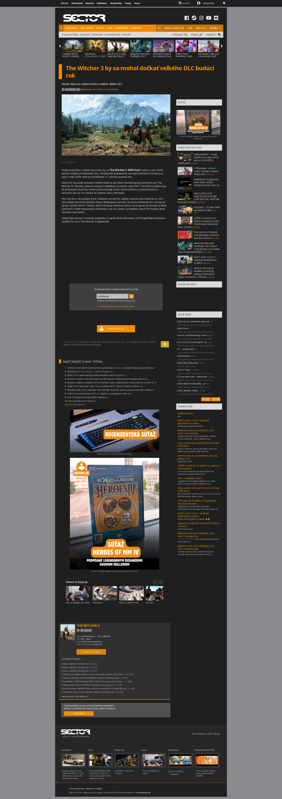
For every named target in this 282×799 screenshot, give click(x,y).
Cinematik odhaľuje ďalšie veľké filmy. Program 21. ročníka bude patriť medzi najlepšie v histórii (100, 775)
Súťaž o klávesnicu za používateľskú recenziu (114, 454)
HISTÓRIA (73, 34)
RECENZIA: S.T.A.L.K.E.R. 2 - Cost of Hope (90, 371)
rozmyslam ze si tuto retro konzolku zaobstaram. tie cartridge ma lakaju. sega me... (198, 507)
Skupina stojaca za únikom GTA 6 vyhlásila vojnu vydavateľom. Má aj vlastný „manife (112, 382)
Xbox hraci (183, 328)
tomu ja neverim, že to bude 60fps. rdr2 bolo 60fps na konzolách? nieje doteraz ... (197, 450)
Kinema (90, 3)
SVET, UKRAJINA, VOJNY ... (191, 478)
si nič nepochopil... (186, 529)
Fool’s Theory (148, 341)
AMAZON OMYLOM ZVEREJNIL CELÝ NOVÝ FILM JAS (139, 56)
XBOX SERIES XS (174, 28)
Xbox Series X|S (70, 89)
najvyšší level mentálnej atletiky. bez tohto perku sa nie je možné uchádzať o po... (196, 482)
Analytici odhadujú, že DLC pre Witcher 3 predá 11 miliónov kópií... (91, 678)
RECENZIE (87, 28)
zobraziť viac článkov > (75, 404)
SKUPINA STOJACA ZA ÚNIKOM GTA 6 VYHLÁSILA (162, 56)
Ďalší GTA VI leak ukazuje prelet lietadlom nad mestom (97, 375)
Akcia (88, 639)
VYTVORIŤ (206, 399)
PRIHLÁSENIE (208, 3)
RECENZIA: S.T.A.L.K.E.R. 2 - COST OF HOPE (95, 56)
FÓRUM (136, 28)
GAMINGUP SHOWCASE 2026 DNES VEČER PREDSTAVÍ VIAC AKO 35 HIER (198, 184)
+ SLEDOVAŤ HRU (91, 651)
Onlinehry (102, 3)
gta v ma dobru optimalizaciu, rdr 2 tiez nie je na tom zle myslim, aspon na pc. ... (199, 495)
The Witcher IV (109, 341)
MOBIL (214, 28)
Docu (137, 3)
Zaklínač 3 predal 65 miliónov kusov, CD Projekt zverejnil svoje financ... (93, 674)
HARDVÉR (122, 28)
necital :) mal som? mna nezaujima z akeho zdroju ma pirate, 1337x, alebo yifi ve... (197, 437)
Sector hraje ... (185, 369)
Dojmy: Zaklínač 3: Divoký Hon (75, 667)
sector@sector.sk (143, 792)
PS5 (190, 28)
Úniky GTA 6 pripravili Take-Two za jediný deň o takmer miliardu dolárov (106, 386)
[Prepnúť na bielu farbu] (224, 3)
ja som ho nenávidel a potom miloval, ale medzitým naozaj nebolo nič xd (196, 472)
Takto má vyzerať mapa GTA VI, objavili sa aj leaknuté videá (100, 393)
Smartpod (77, 3)
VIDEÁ (100, 28)
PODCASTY (85, 34)
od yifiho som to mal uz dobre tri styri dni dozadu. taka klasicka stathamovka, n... (196, 553)
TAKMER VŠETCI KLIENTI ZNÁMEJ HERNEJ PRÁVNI (70, 56)
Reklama (89, 788)
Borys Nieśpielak (93, 344)
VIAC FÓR (216, 399)
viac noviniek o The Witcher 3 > (75, 696)
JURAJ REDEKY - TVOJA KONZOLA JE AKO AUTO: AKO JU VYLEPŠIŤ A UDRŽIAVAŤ (198, 159)
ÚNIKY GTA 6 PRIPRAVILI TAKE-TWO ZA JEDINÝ (184, 56)
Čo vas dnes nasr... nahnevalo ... (193, 376)
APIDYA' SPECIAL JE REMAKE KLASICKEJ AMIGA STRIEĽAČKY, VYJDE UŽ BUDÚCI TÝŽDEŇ (196, 272)
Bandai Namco (89, 636)
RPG (83, 639)
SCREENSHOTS (185, 413)
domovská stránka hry (92, 641)
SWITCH (201, 28)
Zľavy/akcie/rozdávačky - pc (192, 383)
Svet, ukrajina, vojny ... (188, 390)
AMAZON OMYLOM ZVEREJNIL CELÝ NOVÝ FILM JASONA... (196, 432)
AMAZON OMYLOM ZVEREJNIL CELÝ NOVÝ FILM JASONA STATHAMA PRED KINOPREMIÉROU (199, 247)
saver (89, 89)
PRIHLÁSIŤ (79, 713)
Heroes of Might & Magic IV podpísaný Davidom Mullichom (115, 571)
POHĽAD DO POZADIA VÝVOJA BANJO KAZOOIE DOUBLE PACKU (206, 235)
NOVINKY (71, 28)
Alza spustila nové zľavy (82, 400)
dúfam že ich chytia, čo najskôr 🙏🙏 (194, 519)
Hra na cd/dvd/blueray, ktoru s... (194, 335)
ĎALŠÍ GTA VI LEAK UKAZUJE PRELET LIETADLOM (117, 56)
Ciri (118, 341)
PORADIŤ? (211, 34)
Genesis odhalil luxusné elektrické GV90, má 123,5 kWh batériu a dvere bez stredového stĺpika (73, 775)
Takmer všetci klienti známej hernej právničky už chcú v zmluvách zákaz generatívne (111, 367)
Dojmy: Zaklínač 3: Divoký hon (75, 663)
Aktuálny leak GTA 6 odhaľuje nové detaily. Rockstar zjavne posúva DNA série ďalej (111, 389)
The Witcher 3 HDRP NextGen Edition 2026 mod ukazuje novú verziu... (93, 681)
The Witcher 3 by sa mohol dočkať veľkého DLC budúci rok (88, 692)
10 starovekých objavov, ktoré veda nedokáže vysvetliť (206, 773)
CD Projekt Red (133, 341)
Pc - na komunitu (186, 348)
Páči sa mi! (116, 328)
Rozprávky (116, 3)
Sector (64, 3)
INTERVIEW (97, 34)
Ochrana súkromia (76, 788)
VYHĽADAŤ (178, 34)
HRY (109, 28)
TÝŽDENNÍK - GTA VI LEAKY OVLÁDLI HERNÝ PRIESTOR (206, 171)
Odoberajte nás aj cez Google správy (117, 306)
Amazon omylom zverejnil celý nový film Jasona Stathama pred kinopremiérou (108, 378)
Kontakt (98, 788)
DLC (123, 341)
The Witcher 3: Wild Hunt (89, 341)
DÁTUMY (126, 34)
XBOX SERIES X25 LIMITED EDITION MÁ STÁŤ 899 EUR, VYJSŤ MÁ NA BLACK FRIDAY (198, 198)
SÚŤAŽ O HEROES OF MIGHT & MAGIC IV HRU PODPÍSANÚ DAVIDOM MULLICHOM (198, 222)
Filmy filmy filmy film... (188, 362)
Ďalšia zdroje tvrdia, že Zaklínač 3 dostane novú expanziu (88, 685)
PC (159, 28)
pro (179, 416)
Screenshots (184, 355)
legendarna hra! (185, 461)
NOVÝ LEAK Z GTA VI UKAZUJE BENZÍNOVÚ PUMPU (205, 260)
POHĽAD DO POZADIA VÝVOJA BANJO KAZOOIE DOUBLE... (197, 502)
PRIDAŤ (194, 34)
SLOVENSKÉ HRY (112, 34)
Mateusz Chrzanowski (73, 344)
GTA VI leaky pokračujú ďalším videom (89, 397)
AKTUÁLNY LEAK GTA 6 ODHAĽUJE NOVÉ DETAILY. (208, 56)
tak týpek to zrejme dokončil (190, 426)
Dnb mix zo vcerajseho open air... (194, 321)
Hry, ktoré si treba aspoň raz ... (193, 342)
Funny (128, 3)
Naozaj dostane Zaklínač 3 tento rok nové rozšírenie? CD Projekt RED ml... (94, 688)
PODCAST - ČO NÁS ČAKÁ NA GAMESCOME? (207, 209)
